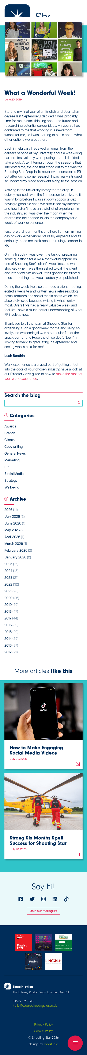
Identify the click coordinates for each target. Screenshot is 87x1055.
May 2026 (14, 530)
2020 (11, 598)
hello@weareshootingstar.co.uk (35, 1006)
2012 (11, 652)
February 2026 (18, 551)
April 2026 (14, 537)
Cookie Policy (43, 1031)
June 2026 (14, 523)
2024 (11, 571)
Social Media (14, 474)
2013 (11, 645)
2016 (11, 625)
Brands (9, 433)
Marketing (11, 460)
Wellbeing (11, 487)
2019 (11, 605)
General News (15, 453)
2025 (11, 564)
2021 (11, 591)
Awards (10, 426)
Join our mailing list (43, 911)
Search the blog (22, 395)
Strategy (11, 481)
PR (6, 467)
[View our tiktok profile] (66, 899)
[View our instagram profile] (43, 899)
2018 (11, 612)
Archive (18, 498)
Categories (22, 415)
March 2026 (15, 544)
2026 (11, 510)
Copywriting (13, 447)
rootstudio (51, 1044)
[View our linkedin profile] (54, 899)
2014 (11, 639)
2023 (11, 578)
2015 (11, 632)
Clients (9, 440)
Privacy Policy (43, 1024)
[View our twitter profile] (32, 899)
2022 (11, 584)
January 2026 (17, 557)
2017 (11, 618)
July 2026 (14, 517)
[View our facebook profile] (20, 899)
